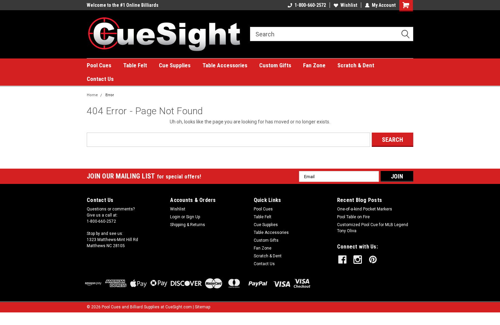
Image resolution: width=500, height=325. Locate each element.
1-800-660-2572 (310, 5)
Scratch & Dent (355, 65)
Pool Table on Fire (353, 217)
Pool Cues (99, 65)
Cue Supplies (174, 65)
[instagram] (357, 259)
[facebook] (342, 259)
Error (109, 95)
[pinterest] (373, 259)
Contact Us (100, 78)
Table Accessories (224, 65)
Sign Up (193, 217)
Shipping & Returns (187, 224)
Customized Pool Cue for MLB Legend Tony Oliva (372, 227)
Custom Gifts (275, 65)
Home (92, 95)
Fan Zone (314, 65)
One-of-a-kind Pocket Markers (364, 209)
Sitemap (202, 307)
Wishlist (348, 5)
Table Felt (135, 65)
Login (175, 217)
